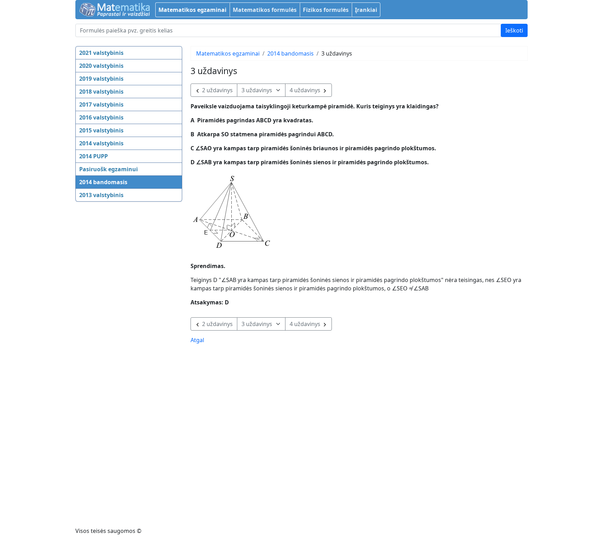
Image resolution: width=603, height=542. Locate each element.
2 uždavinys (217, 90)
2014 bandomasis (103, 182)
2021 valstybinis (101, 53)
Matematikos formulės (265, 10)
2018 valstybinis (101, 91)
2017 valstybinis (101, 104)
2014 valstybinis (101, 143)
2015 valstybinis (101, 130)
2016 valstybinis (101, 117)
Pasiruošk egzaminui (108, 169)
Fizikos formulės (326, 10)
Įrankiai (366, 10)
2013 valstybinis (101, 195)
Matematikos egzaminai (192, 10)
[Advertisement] (103, 315)
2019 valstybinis (101, 78)
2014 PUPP (93, 156)
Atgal (197, 340)
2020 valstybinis (101, 66)
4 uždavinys (306, 90)
